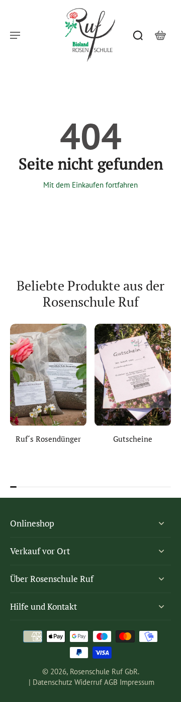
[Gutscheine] (133, 375)
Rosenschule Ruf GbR (104, 671)
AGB (111, 682)
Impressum (137, 682)
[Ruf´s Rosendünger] (48, 375)
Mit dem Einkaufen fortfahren (90, 185)
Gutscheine (132, 439)
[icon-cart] (160, 35)
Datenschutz (52, 682)
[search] (138, 35)
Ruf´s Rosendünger (48, 439)
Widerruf (88, 682)
